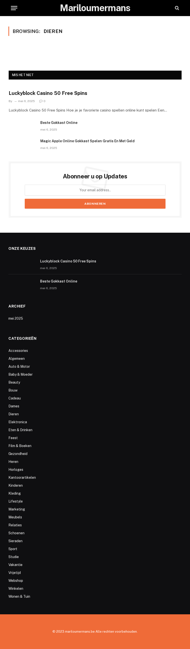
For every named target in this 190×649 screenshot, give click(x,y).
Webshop (15, 581)
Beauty (14, 382)
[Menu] (14, 8)
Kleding (14, 493)
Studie (13, 557)
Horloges (15, 470)
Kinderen (15, 485)
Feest (13, 438)
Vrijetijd (14, 573)
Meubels (15, 517)
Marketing (16, 509)
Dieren (13, 414)
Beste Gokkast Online (58, 123)
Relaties (15, 525)
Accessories (18, 351)
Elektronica (17, 422)
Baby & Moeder (20, 374)
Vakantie (15, 565)
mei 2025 (15, 318)
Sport (12, 549)
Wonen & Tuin (19, 596)
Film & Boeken (19, 446)
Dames (13, 406)
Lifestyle (15, 501)
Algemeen (16, 359)
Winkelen (15, 589)
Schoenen (16, 533)
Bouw (13, 390)
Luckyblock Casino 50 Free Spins (48, 93)
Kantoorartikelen (22, 478)
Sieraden (15, 541)
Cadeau (14, 398)
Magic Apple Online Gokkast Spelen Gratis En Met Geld (87, 141)
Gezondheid (17, 454)
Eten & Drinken (20, 430)
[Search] (176, 8)
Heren (13, 462)
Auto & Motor (19, 366)
